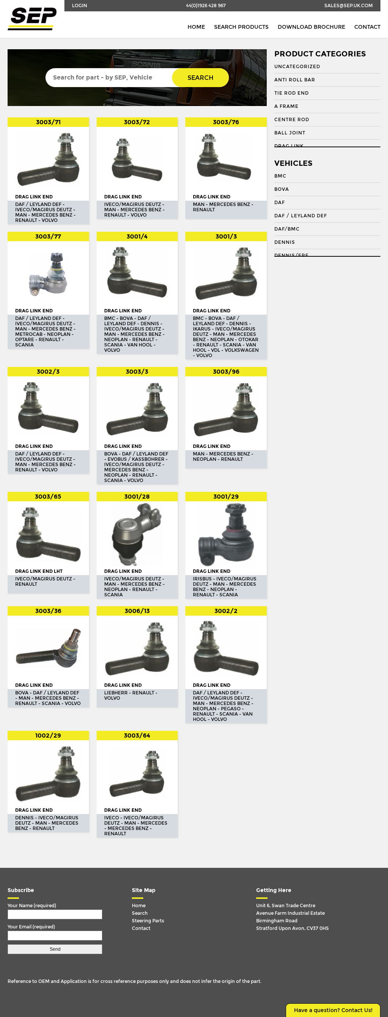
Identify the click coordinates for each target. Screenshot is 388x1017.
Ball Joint (289, 133)
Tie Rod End (291, 93)
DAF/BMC (287, 229)
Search (200, 77)
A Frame (286, 106)
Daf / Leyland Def (300, 215)
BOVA (281, 189)
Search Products (241, 27)
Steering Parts (148, 920)
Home (196, 27)
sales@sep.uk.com (348, 5)
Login (79, 5)
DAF (279, 202)
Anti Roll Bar (294, 80)
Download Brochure (311, 27)
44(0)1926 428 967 (206, 5)
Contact (367, 27)
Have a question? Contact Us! (333, 1010)
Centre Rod (291, 119)
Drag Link (289, 146)
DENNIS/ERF (291, 255)
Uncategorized (297, 66)
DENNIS (284, 242)
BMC (280, 176)
